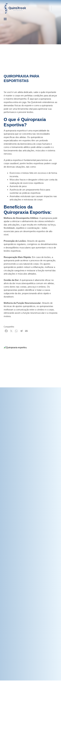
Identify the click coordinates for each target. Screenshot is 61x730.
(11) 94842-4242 (39, 8)
